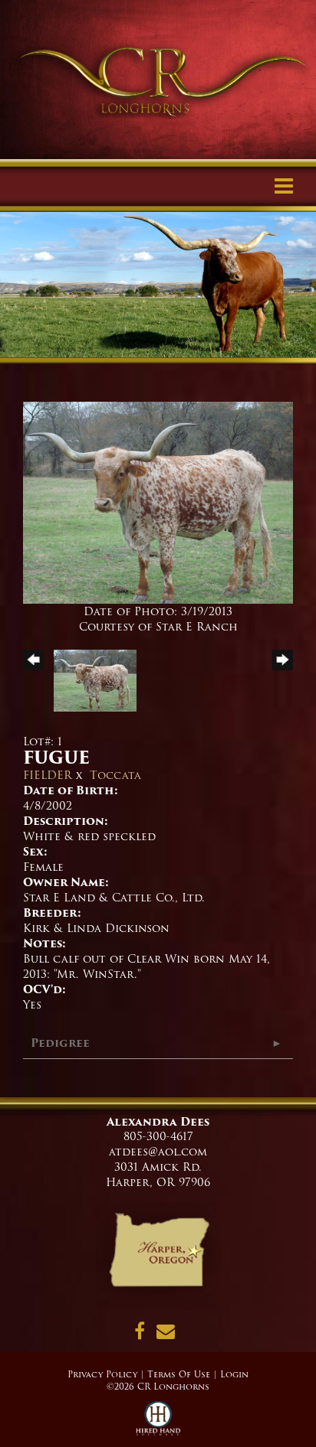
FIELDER (47, 775)
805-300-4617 (158, 1136)
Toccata (115, 775)
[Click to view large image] (158, 502)
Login (234, 1374)
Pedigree (60, 1043)
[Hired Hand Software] (158, 1424)
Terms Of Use (178, 1374)
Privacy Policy (102, 1374)
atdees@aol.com (158, 1151)
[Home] (158, 1255)
